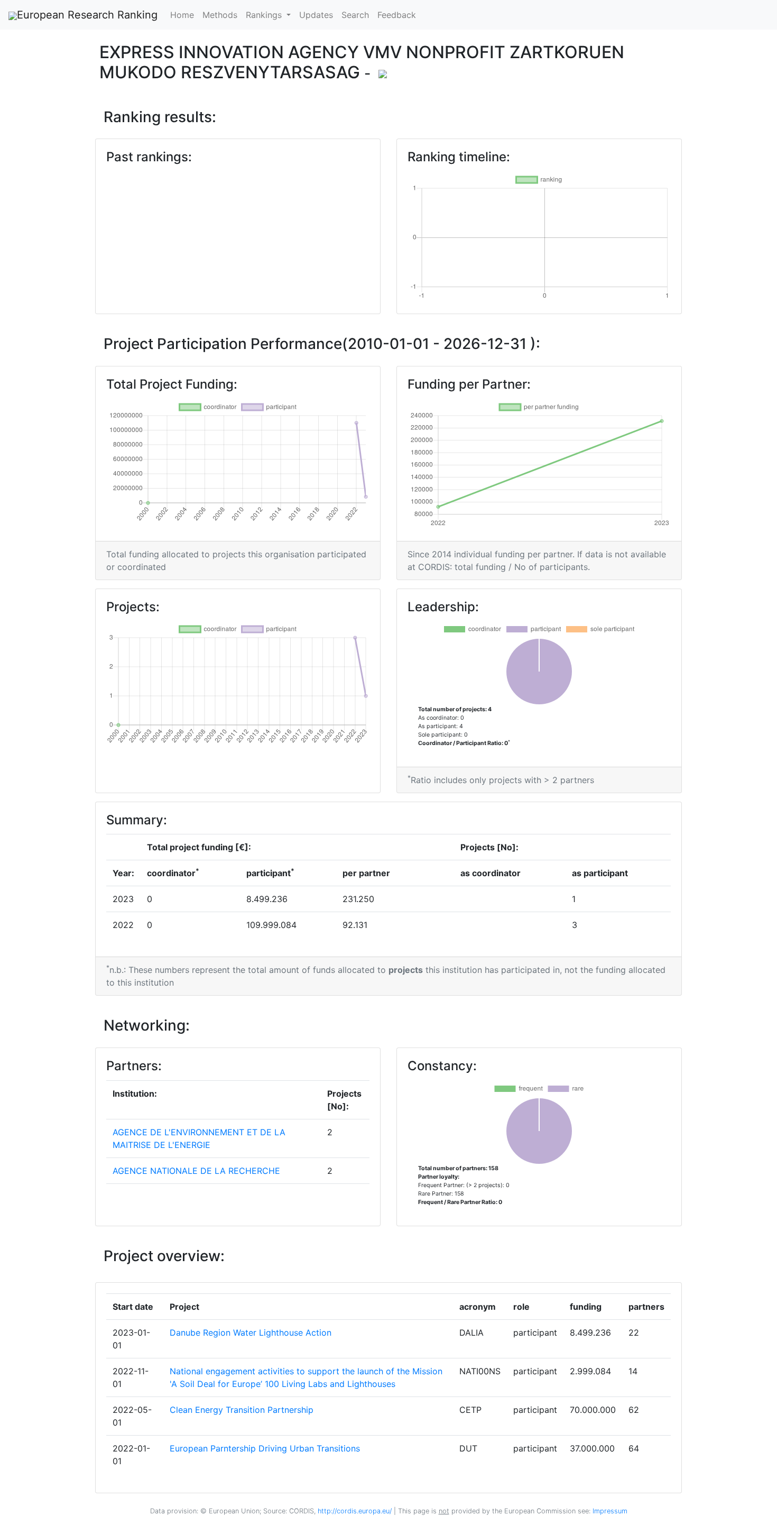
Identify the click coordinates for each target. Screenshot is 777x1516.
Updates (316, 15)
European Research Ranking (87, 14)
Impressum (608, 1511)
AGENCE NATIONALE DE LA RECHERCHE (196, 1170)
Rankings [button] (265, 15)
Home (182, 15)
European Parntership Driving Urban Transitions (265, 1448)
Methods (219, 15)
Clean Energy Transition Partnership (241, 1409)
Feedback (396, 15)
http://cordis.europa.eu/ (355, 1511)
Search (355, 15)
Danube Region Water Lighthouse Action (250, 1332)
